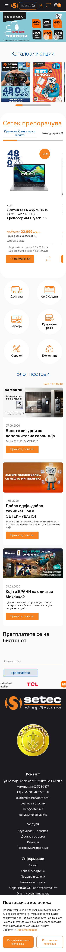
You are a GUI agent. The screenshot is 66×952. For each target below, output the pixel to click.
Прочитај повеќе (27, 929)
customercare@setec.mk (32, 798)
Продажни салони (33, 876)
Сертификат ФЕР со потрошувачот (33, 888)
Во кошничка (22, 258)
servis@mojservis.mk (33, 815)
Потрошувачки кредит (33, 848)
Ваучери (33, 842)
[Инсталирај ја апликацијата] (41, 5)
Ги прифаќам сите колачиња (18, 941)
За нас (33, 865)
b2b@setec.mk (33, 809)
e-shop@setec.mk (33, 803)
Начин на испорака (33, 882)
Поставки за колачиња (49, 941)
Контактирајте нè (33, 871)
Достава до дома (33, 836)
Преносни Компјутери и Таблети (19, 133)
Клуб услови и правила (33, 831)
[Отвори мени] (7, 5)
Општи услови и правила (33, 893)
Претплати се (20, 673)
